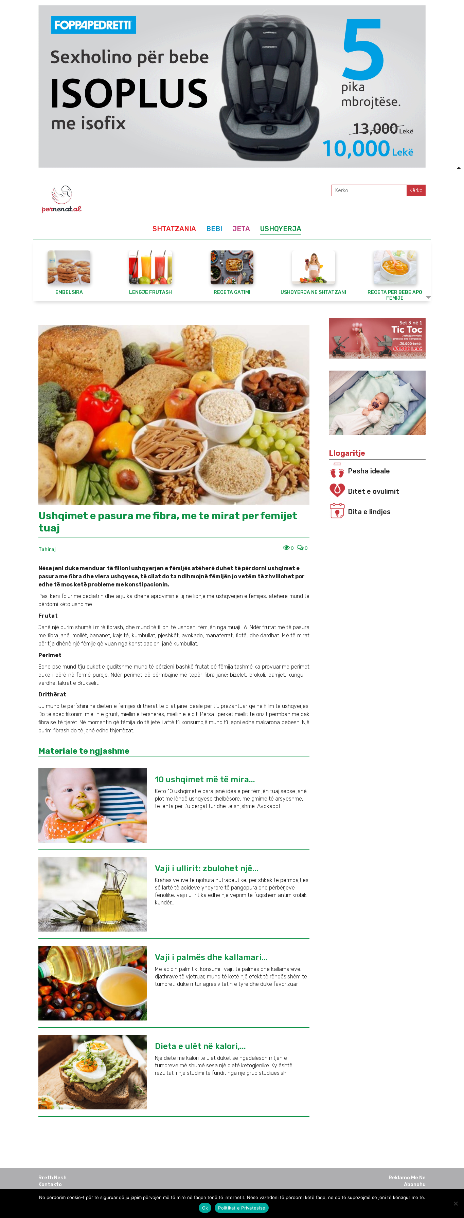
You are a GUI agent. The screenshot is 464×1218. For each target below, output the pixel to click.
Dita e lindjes (369, 512)
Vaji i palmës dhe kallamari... (211, 957)
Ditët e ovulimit (373, 491)
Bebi (214, 229)
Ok (205, 1208)
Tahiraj (47, 549)
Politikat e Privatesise (241, 1208)
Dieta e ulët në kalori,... (200, 1046)
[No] (455, 1203)
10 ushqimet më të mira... (205, 779)
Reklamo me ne (407, 1178)
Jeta (241, 229)
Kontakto (50, 1184)
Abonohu (415, 1184)
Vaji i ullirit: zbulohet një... (206, 868)
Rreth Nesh (52, 1178)
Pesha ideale (369, 471)
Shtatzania (174, 229)
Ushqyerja (280, 229)
